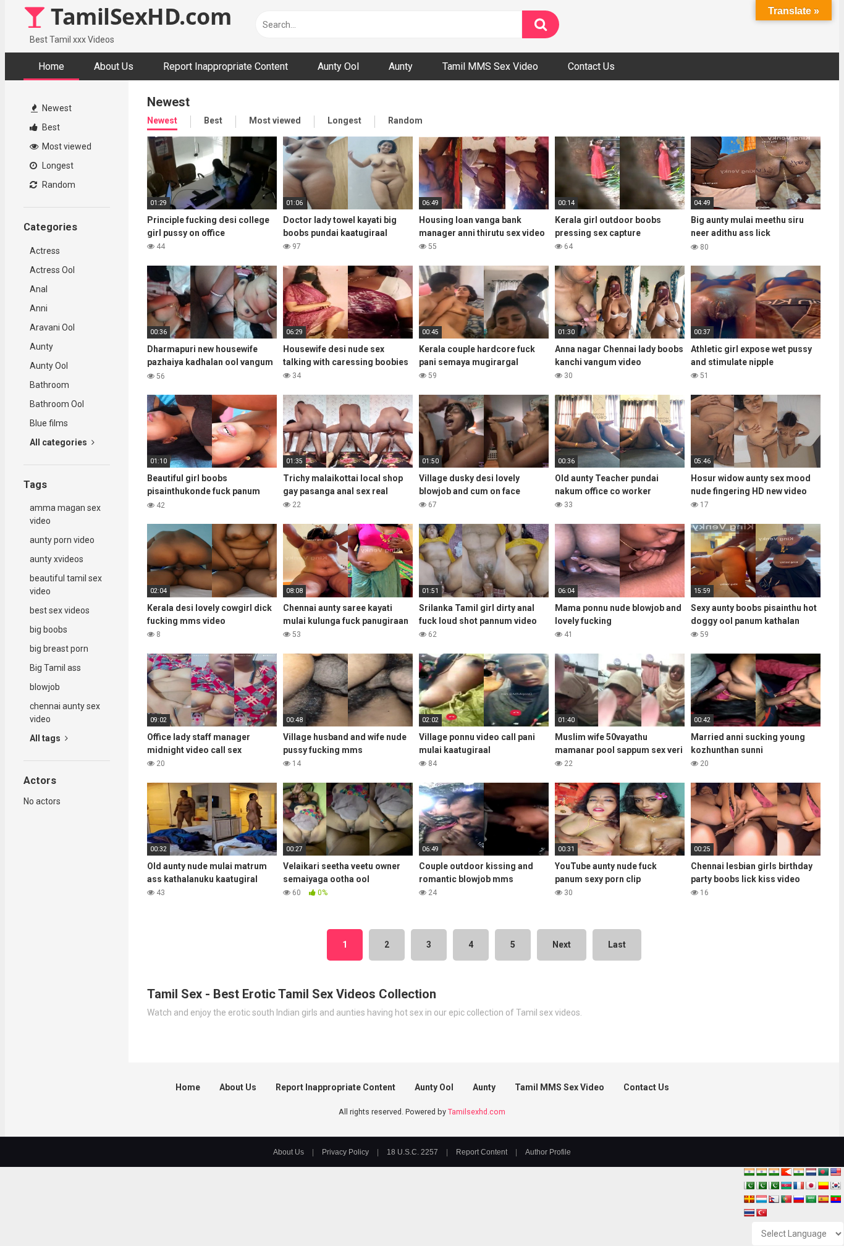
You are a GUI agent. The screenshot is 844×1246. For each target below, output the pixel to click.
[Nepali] (773, 1199)
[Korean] (835, 1185)
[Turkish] (761, 1213)
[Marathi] (785, 1172)
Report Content (481, 1152)
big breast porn (59, 649)
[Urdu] (773, 1185)
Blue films (49, 423)
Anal (39, 289)
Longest (57, 165)
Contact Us (591, 66)
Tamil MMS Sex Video (490, 66)
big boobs (48, 629)
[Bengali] (823, 1172)
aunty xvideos (56, 559)
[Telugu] (835, 1199)
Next (561, 944)
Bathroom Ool (57, 404)
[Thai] (748, 1213)
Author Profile (548, 1152)
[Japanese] (810, 1185)
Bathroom (49, 385)
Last (617, 944)
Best (50, 127)
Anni (39, 308)
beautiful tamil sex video (66, 584)
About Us (113, 66)
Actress (45, 251)
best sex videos (60, 610)
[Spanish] (823, 1199)
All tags (46, 738)
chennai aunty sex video (65, 712)
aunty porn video (62, 540)
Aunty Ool (338, 66)
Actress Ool (52, 270)
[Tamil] (773, 1172)
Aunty (401, 66)
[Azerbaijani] (785, 1185)
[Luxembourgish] (761, 1199)
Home (51, 66)
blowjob (45, 687)
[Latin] (748, 1199)
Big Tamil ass (55, 668)
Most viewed (65, 146)
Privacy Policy (345, 1152)
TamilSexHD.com (138, 16)
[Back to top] (802, 1208)
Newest (56, 108)
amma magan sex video (65, 514)
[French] (798, 1185)
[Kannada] (823, 1185)
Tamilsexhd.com (476, 1111)
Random (57, 185)
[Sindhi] (748, 1185)
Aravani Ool (52, 327)
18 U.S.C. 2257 (412, 1152)
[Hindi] (798, 1172)
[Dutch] (810, 1172)
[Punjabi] (761, 1185)
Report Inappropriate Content (225, 66)
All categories (59, 442)
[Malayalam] (761, 1172)
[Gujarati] (748, 1172)
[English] (835, 1172)
